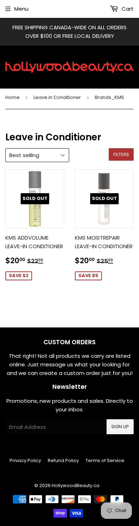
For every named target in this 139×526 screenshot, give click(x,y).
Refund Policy (63, 460)
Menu (21, 8)
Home (12, 97)
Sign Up (120, 426)
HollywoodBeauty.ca (75, 485)
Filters (121, 154)
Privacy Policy (25, 460)
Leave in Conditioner (57, 97)
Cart (127, 8)
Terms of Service (105, 460)
